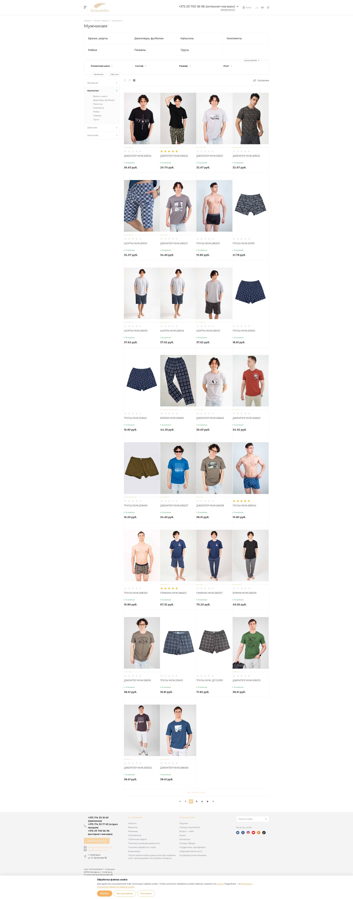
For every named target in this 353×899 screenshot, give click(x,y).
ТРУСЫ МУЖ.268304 (244, 505)
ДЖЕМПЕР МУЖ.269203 (247, 680)
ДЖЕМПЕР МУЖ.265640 (210, 418)
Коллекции (184, 839)
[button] (128, 147)
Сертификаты (134, 835)
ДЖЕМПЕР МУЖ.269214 (137, 156)
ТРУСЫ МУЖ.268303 (208, 243)
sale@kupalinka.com (98, 850)
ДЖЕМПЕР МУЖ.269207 (174, 505)
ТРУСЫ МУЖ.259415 (244, 330)
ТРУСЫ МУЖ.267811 (244, 243)
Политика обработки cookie (142, 847)
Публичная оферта (137, 839)
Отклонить (146, 893)
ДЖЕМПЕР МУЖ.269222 (174, 156)
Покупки (183, 823)
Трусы (184, 50)
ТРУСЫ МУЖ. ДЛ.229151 (209, 680)
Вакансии (133, 827)
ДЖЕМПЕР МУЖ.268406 (174, 767)
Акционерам (134, 851)
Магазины (133, 831)
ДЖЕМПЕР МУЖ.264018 (210, 505)
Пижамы (140, 50)
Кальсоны (187, 38)
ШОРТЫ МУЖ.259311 (135, 243)
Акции (182, 835)
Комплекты (234, 38)
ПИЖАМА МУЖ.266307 (209, 593)
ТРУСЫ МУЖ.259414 (135, 418)
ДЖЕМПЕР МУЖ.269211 (209, 156)
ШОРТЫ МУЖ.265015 (136, 330)
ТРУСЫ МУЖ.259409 (135, 505)
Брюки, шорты (98, 38)
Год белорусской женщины (192, 855)
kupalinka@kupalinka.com (100, 847)
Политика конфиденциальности (144, 843)
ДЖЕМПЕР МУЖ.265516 (137, 680)
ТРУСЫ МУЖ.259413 (171, 680)
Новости (132, 823)
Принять (104, 893)
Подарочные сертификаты (192, 847)
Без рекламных (125, 893)
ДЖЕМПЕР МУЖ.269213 (174, 243)
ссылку (219, 883)
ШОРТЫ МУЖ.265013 (208, 330)
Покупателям (187, 817)
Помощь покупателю (189, 827)
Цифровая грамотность (190, 851)
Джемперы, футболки (149, 38)
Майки (92, 50)
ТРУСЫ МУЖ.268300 (136, 593)
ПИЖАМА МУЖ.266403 (173, 593)
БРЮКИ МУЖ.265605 (172, 418)
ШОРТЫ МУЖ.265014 (172, 330)
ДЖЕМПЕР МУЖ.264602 (246, 418)
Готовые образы (187, 843)
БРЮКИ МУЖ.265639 (244, 593)
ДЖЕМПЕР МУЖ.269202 (138, 767)
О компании (135, 817)
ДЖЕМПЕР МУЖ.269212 (246, 156)
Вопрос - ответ (186, 831)
